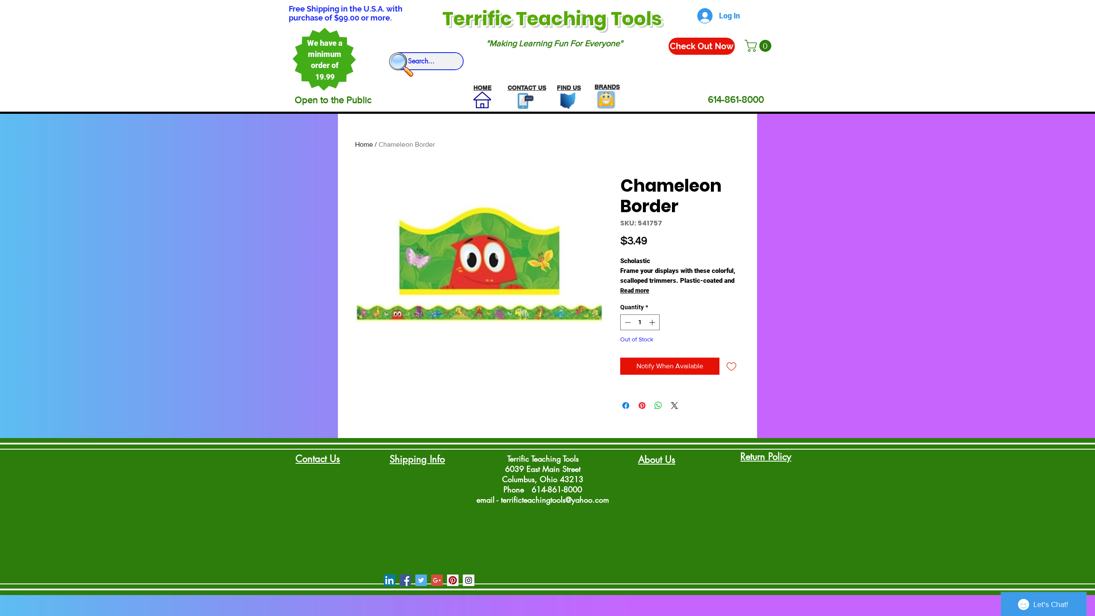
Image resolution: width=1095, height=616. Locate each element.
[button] (759, 46)
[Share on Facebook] (626, 405)
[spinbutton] (640, 322)
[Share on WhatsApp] (658, 405)
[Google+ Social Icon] (437, 580)
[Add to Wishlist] (731, 366)
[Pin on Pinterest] (642, 405)
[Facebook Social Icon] (405, 580)
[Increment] (653, 322)
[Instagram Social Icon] (468, 580)
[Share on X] (674, 405)
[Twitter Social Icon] (421, 580)
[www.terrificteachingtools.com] (524, 101)
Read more (634, 290)
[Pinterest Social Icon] (453, 580)
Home (364, 144)
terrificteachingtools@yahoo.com (555, 500)
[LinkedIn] (389, 580)
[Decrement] (626, 322)
